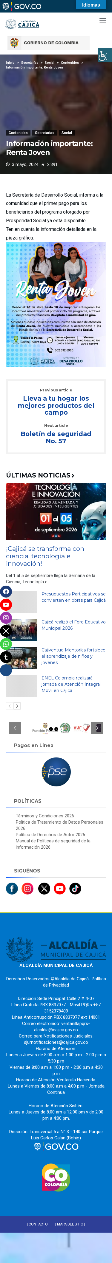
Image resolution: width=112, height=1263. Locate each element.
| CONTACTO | (38, 1224)
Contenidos (18, 133)
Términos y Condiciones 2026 (45, 816)
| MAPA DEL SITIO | (70, 1224)
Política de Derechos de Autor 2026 (50, 834)
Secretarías (44, 133)
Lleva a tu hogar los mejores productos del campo (56, 402)
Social (67, 133)
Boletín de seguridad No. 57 (56, 434)
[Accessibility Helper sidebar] (105, 55)
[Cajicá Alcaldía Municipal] (22, 14)
